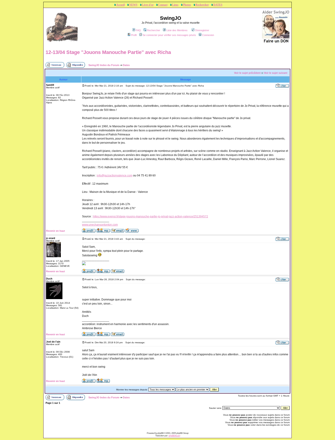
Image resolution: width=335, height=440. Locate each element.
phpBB (160, 433)
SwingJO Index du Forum (103, 65)
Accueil (120, 4)
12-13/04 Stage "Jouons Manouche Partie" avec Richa (108, 52)
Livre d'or (148, 4)
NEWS (133, 4)
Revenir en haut (55, 230)
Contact (163, 4)
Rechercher (202, 4)
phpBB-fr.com (174, 435)
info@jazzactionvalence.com (114, 175)
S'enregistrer (202, 30)
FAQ (138, 30)
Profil (134, 35)
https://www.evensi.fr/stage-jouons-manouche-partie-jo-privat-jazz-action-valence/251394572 (150, 216)
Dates (126, 65)
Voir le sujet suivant (275, 72)
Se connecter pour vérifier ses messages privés (169, 35)
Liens (175, 4)
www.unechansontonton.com (100, 224)
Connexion (208, 35)
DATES (217, 4)
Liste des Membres (177, 30)
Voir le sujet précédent (247, 72)
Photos (187, 4)
